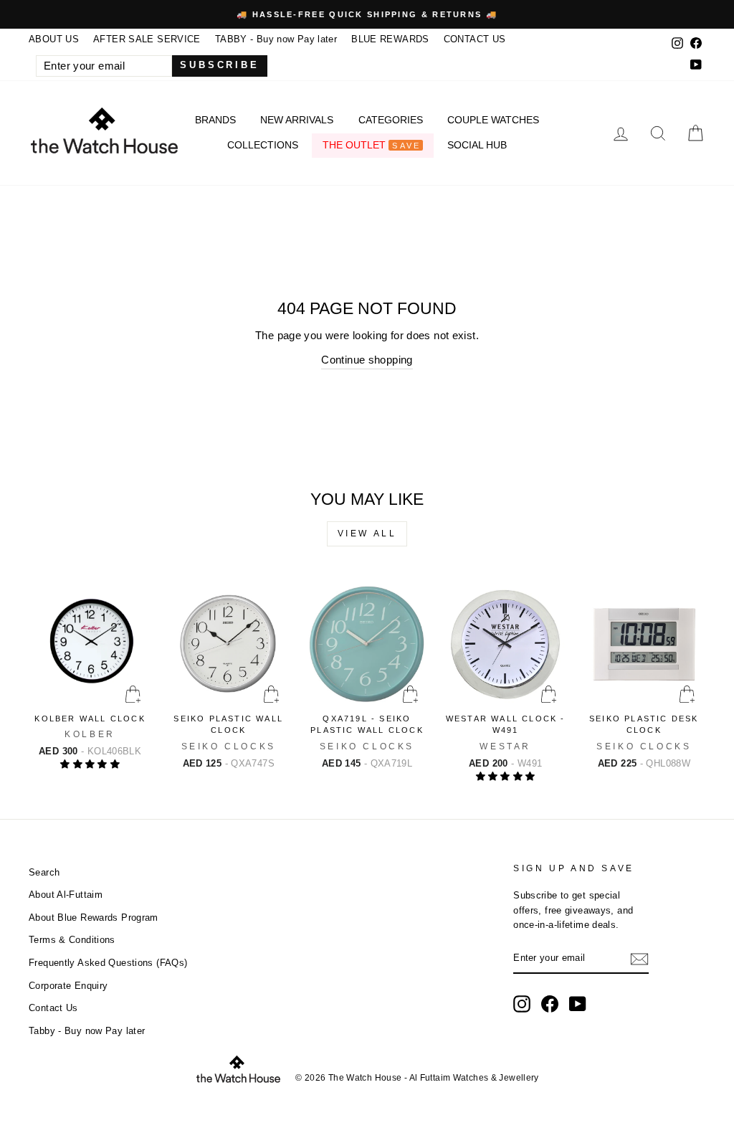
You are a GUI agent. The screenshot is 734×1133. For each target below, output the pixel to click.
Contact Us (53, 1007)
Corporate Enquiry (68, 985)
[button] (90, 764)
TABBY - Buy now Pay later (276, 39)
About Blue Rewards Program (93, 917)
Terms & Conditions (72, 939)
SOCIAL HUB (477, 145)
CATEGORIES (390, 119)
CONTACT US (475, 39)
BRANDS (215, 119)
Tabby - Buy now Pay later (87, 1030)
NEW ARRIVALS (296, 119)
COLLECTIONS (262, 145)
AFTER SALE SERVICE (147, 39)
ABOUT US (54, 39)
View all (367, 533)
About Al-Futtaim (66, 894)
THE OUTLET (372, 145)
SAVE (406, 145)
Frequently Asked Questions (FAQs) (108, 962)
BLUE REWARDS (390, 39)
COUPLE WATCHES (493, 119)
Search (44, 872)
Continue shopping (366, 360)
